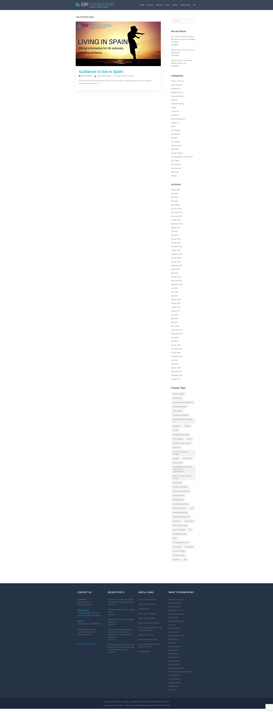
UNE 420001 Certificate (161, 705)
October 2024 (176, 243)
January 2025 (176, 239)
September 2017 (177, 375)
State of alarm (189, 521)
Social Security (176, 145)
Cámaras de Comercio (145, 635)
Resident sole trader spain (181, 491)
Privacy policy (118, 705)
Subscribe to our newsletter (86, 644)
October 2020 (176, 307)
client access (185, 5)
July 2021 (174, 288)
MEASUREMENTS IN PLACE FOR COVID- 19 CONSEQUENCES (182, 469)
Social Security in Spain (180, 504)
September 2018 (177, 356)
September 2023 (177, 254)
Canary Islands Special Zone (148, 639)
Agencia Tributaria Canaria (147, 599)
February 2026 (176, 209)
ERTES (189, 439)
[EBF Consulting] (95, 5)
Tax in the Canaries (179, 551)
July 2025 (174, 231)
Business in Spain (178, 394)
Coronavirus (176, 426)
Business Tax (175, 88)
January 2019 (176, 345)
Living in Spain (177, 462)
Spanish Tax (177, 521)
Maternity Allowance (178, 119)
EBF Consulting (178, 439)
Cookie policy (129, 705)
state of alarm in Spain (180, 525)
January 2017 (176, 379)
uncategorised (176, 168)
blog (167, 5)
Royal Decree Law (178, 495)
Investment (175, 115)
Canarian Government (179, 406)
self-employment (178, 500)
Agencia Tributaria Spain (146, 604)
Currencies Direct (144, 651)
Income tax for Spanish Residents (180, 453)
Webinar (174, 176)
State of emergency (179, 530)
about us (159, 5)
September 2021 (177, 284)
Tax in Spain (175, 161)
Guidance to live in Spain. (101, 71)
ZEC (185, 559)
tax (190, 530)
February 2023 (176, 258)
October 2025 (176, 220)
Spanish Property (177, 153)
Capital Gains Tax (177, 92)
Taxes (175, 538)
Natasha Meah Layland (104, 76)
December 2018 (176, 349)
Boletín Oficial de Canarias (147, 613)
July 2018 (174, 360)
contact (175, 5)
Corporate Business (178, 96)
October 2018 (176, 353)
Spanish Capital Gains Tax (181, 517)
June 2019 (174, 337)
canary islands (177, 411)
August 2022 (175, 269)
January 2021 (176, 303)
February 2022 (176, 277)
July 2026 (174, 193)
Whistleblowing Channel (143, 705)
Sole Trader (175, 149)
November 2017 (176, 371)
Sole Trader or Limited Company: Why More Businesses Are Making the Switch (183, 39)
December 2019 (176, 330)
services (150, 5)
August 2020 (175, 311)
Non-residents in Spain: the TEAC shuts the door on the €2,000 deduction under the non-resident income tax (121, 647)
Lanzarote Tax (187, 458)
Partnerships (175, 134)
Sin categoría (175, 142)
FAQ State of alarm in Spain (181, 443)
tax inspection (189, 547)
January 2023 (176, 262)
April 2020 (174, 322)
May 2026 (174, 197)
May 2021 (174, 296)
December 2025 (176, 212)
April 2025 (174, 235)
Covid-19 (174, 100)
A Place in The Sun (127, 76)
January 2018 (176, 368)
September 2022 (177, 265)
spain (191, 508)
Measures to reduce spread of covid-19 (182, 477)
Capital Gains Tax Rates (180, 415)
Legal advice (108, 705)
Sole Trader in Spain (179, 508)
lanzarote (176, 458)
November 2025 (176, 216)
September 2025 (177, 224)
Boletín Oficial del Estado (146, 618)
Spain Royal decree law (180, 512)
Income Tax (175, 111)
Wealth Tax (175, 172)
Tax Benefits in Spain (179, 534)
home (142, 5)
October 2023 (176, 250)
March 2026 (175, 205)
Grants (173, 107)
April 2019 (174, 341)
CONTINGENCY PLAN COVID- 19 (182, 421)
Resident (174, 138)
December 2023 (176, 246)
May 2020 (174, 318)
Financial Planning (177, 104)
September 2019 (177, 334)
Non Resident (176, 130)
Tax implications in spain (180, 542)
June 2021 (174, 292)
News (173, 126)
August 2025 (175, 227)
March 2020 (175, 326)
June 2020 (174, 315)
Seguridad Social (144, 609)
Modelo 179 (175, 123)
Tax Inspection (176, 164)
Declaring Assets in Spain (181, 434)
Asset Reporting (176, 85)
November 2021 (176, 280)
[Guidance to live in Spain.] (118, 44)
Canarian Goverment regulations (183, 402)
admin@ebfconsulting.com (87, 629)
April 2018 (174, 364)
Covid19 (175, 430)
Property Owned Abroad (180, 487)
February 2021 (176, 299)
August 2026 (175, 190)
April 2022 (174, 273)
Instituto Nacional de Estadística (149, 623)
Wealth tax (176, 559)
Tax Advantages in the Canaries (182, 157)
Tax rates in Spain (178, 555)
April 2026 (174, 201)
